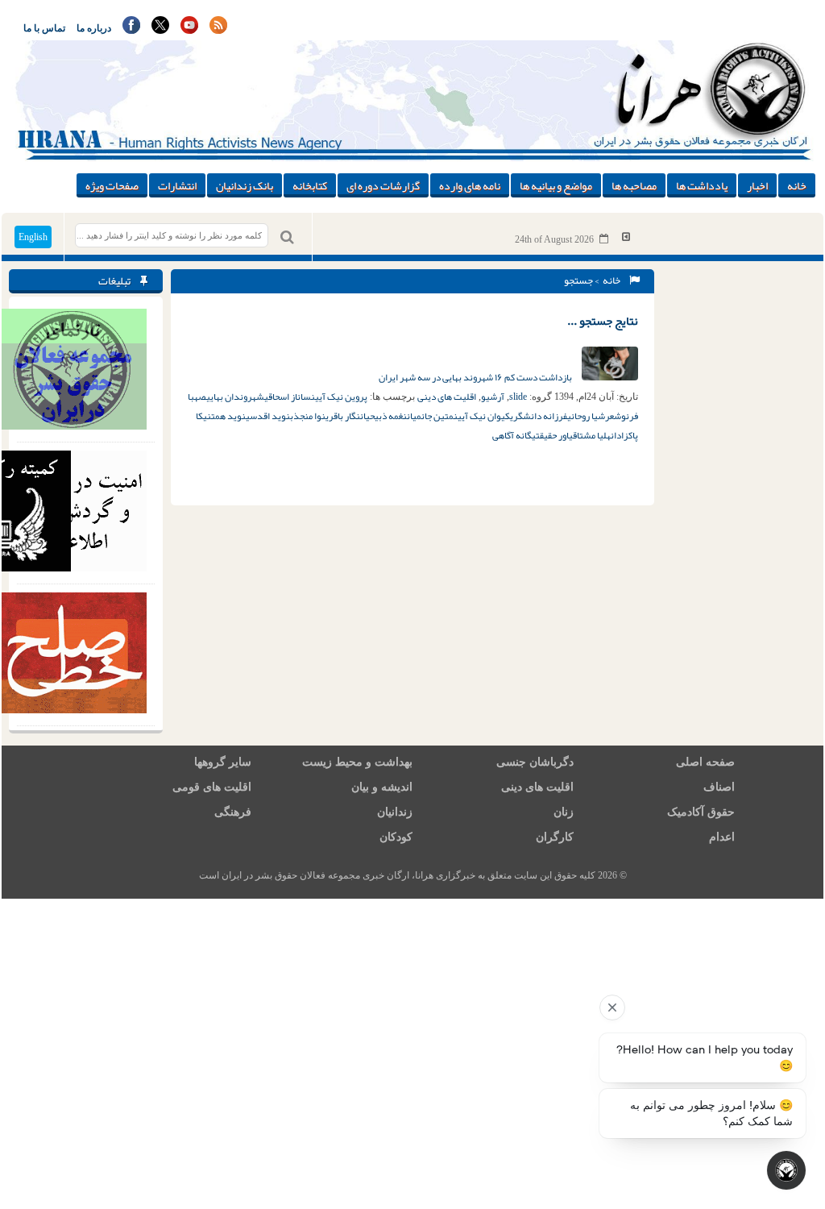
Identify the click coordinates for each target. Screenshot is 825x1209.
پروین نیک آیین (339, 396)
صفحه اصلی (705, 762)
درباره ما (94, 28)
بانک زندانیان (244, 185)
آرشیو (492, 396)
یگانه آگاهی (514, 435)
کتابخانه (309, 185)
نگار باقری (342, 416)
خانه (796, 185)
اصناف (719, 787)
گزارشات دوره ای (383, 185)
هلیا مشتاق (592, 435)
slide (518, 396)
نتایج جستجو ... (602, 321)
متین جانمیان (430, 416)
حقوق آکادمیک (701, 812)
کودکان (395, 837)
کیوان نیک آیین (482, 416)
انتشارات (177, 185)
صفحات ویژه (112, 185)
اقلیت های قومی (211, 787)
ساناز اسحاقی (287, 396)
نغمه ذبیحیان (383, 416)
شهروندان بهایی (235, 396)
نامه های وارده (469, 185)
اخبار (757, 185)
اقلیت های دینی (446, 396)
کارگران (555, 837)
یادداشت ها (702, 185)
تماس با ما (44, 28)
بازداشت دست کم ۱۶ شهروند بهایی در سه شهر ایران (476, 377)
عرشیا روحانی (590, 416)
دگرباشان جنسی (535, 762)
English (33, 237)
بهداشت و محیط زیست (357, 762)
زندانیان (394, 812)
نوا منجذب (307, 416)
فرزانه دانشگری (538, 416)
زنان (563, 812)
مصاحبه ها (634, 185)
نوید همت (228, 416)
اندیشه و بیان (381, 787)
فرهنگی (232, 812)
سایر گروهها (222, 762)
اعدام (722, 837)
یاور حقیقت (554, 435)
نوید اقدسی (268, 416)
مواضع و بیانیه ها (556, 185)
